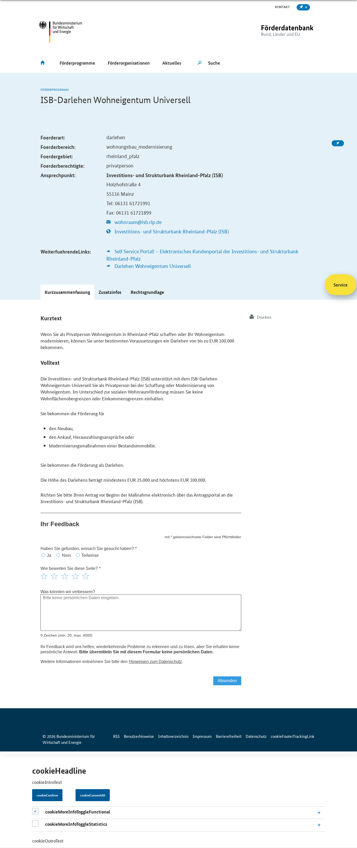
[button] (67, 292)
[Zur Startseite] (276, 32)
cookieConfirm (47, 795)
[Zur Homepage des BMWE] (60, 32)
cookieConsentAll (92, 795)
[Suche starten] (200, 63)
